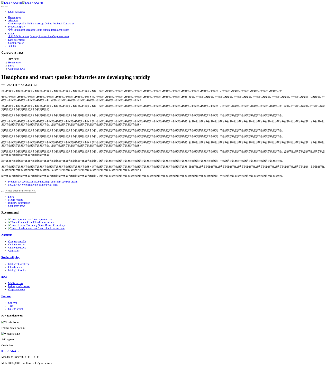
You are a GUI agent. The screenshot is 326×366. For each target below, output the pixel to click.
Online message (16, 244)
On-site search (15, 308)
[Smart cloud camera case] (23, 228)
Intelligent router (17, 270)
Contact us (14, 250)
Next (33, 184)
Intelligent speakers (18, 264)
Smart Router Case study (51, 225)
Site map (12, 302)
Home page (14, 17)
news (11, 65)
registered (20, 11)
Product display (10, 257)
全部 (11, 29)
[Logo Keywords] (163, 2)
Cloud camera (15, 267)
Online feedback (17, 247)
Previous (42, 181)
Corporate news (16, 68)
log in (11, 11)
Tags (10, 305)
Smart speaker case (42, 219)
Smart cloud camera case (51, 228)
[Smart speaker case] (20, 219)
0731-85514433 (10, 351)
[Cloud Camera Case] (20, 222)
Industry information (19, 202)
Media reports (15, 199)
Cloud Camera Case (44, 222)
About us (6, 234)
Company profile (17, 241)
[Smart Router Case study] (23, 225)
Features (6, 296)
